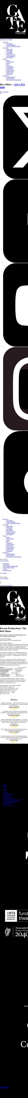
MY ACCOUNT (4, 92)
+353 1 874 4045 (4, 560)
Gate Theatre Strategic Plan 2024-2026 (12, 799)
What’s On (5, 42)
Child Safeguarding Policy (9, 802)
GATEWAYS (9, 68)
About (4, 59)
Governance (9, 74)
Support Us (6, 75)
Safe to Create (6, 804)
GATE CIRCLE (10, 67)
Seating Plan (9, 50)
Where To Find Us (10, 54)
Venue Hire (9, 66)
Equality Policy (10, 71)
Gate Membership (10, 77)
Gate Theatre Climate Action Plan (11, 801)
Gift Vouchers (9, 57)
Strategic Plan (9, 73)
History (8, 60)
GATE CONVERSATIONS (13, 46)
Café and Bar (9, 53)
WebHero (4, 1087)
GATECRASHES (10, 45)
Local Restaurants (10, 56)
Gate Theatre (9, 43)
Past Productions (10, 70)
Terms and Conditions (8, 794)
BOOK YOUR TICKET (6, 39)
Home (4, 784)
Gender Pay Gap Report (9, 798)
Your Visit (5, 47)
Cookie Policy (6, 795)
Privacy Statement (7, 797)
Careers (8, 63)
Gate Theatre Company (9, 567)
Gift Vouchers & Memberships (13, 80)
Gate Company (10, 61)
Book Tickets (9, 49)
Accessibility (9, 52)
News (7, 64)
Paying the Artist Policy (9, 805)
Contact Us (6, 792)
